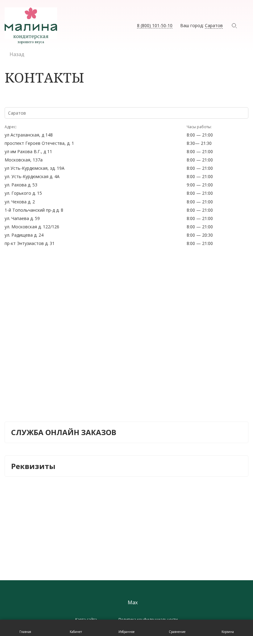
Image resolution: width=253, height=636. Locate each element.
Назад (17, 54)
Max (133, 603)
